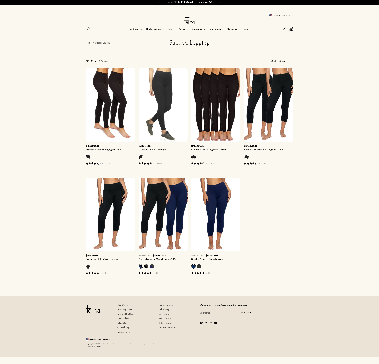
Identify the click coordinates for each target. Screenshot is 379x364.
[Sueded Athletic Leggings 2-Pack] (110, 105)
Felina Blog (163, 309)
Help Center (123, 304)
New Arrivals (123, 318)
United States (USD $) (282, 15)
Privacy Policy (124, 331)
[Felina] (189, 20)
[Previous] (159, 2)
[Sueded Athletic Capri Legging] (110, 214)
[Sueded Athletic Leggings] (163, 105)
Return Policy (164, 318)
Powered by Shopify (94, 346)
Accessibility (123, 327)
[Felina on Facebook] (201, 323)
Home (89, 42)
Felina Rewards (165, 304)
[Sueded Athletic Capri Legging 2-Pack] (268, 105)
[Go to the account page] (285, 29)
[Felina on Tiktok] (211, 323)
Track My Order (125, 309)
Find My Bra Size (125, 313)
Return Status (165, 322)
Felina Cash (122, 322)
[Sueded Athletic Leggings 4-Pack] (215, 105)
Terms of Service (166, 327)
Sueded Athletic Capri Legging (102, 259)
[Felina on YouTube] (216, 323)
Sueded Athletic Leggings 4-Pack (209, 149)
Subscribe (246, 312)
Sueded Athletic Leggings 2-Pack (103, 149)
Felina (104, 343)
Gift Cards (163, 313)
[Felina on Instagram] (206, 323)
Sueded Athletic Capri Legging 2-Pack (264, 149)
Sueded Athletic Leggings (152, 149)
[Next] (220, 2)
